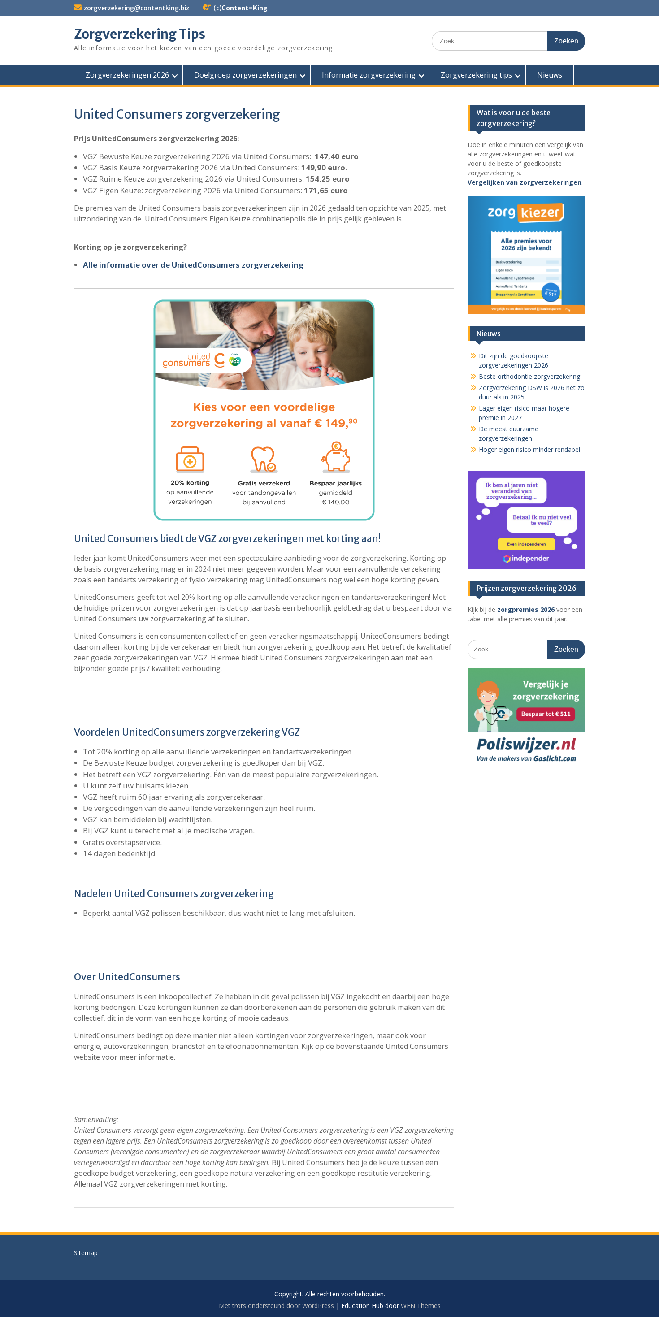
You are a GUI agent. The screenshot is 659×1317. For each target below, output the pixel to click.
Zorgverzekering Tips (139, 34)
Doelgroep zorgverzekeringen (245, 75)
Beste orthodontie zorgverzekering (529, 376)
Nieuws (549, 75)
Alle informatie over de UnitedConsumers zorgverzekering (193, 265)
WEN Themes (421, 1305)
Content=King (244, 8)
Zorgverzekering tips (476, 75)
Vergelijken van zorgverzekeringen (524, 182)
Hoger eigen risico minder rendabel (529, 449)
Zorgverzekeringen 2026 (127, 75)
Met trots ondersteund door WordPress (276, 1305)
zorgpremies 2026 (526, 609)
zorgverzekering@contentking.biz (136, 8)
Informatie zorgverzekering (369, 75)
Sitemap (86, 1252)
